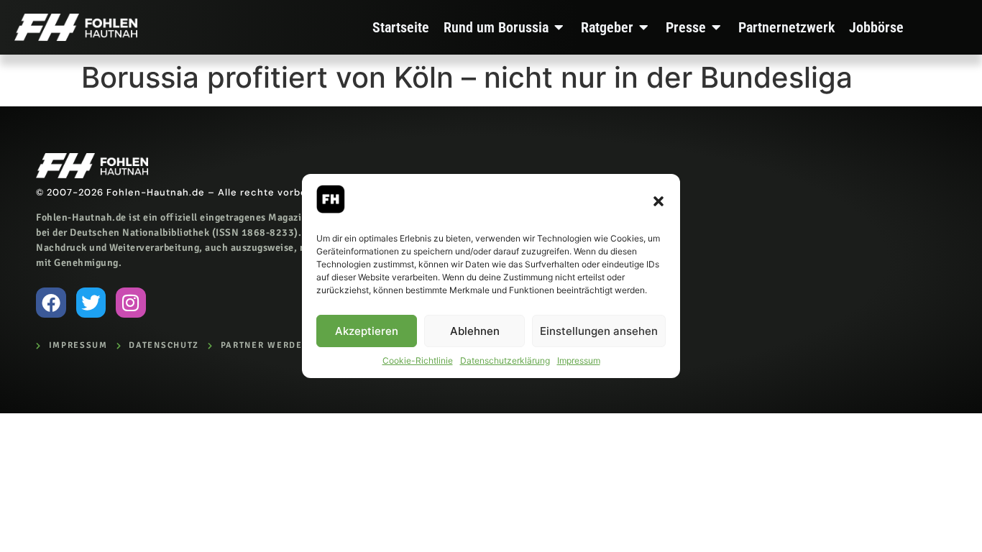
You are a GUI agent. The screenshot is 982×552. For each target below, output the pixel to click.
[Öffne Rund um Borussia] (559, 27)
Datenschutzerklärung (505, 360)
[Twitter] (91, 303)
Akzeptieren (366, 331)
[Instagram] (131, 303)
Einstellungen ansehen (599, 331)
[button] (658, 201)
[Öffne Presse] (717, 27)
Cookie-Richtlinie (417, 360)
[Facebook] (51, 303)
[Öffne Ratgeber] (644, 27)
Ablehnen (475, 331)
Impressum (578, 360)
